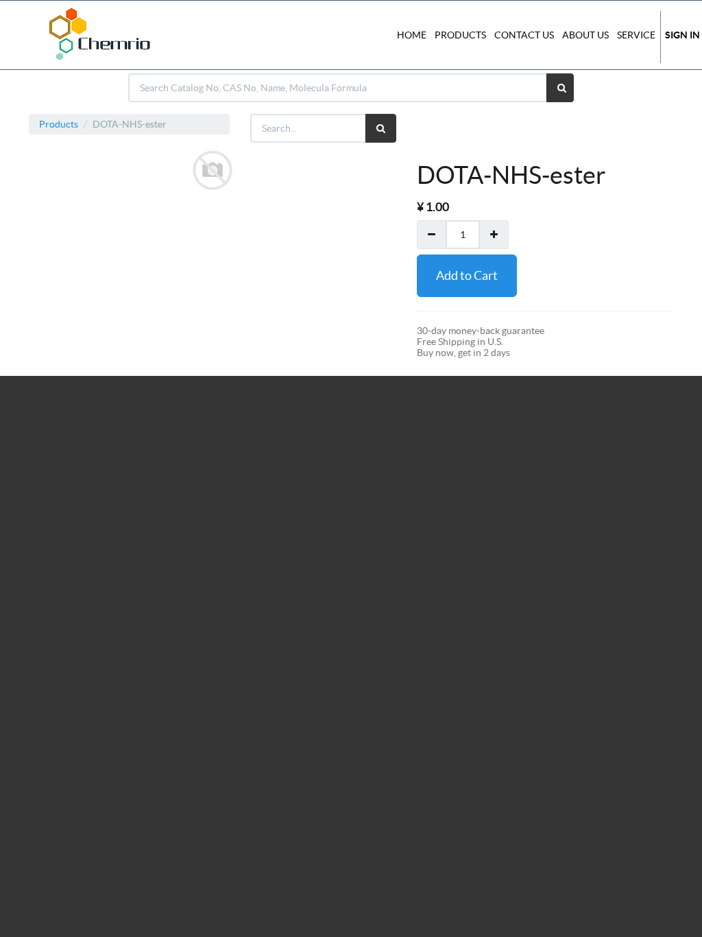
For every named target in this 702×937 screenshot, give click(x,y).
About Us (585, 34)
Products (58, 124)
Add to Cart (467, 275)
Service (636, 34)
